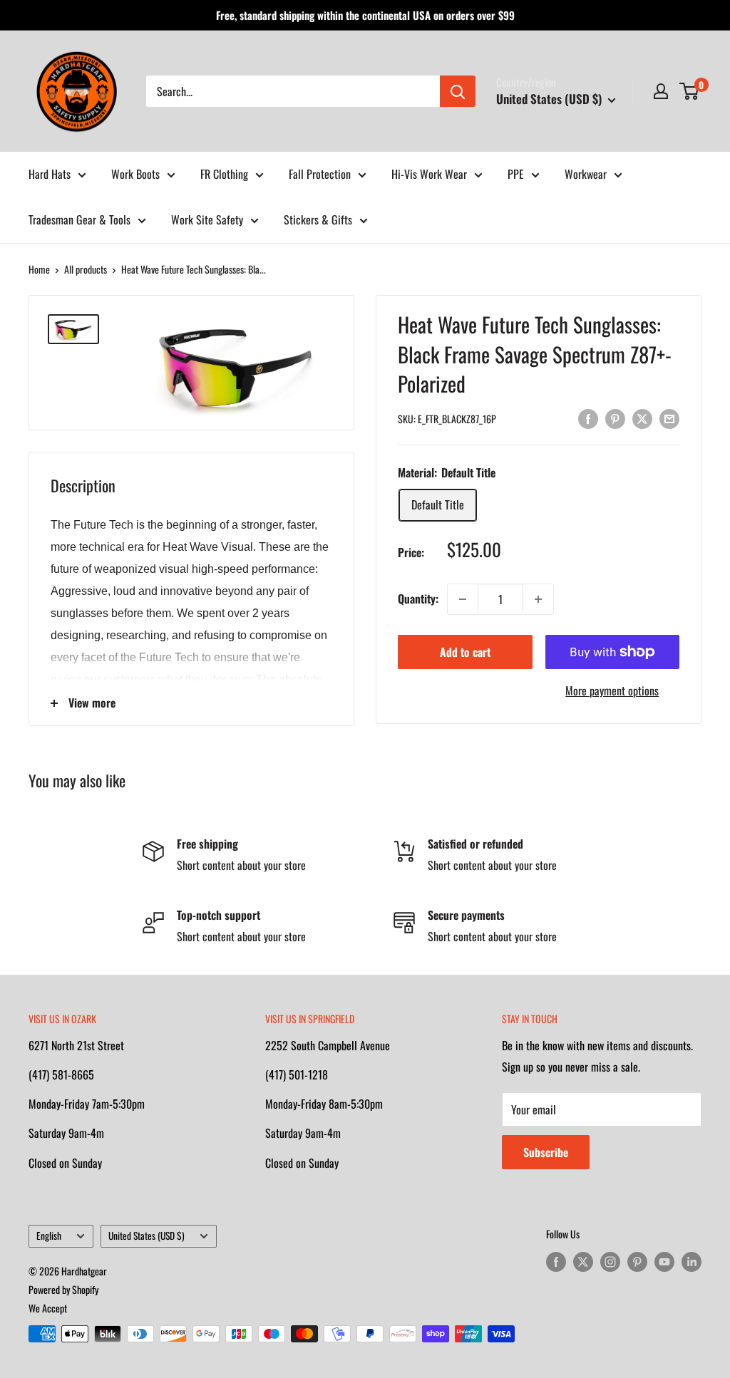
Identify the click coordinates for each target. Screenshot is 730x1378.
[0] (690, 91)
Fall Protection (320, 173)
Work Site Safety (207, 219)
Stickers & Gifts (318, 219)
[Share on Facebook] (588, 417)
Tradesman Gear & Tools (79, 219)
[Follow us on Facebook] (556, 1261)
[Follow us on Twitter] (583, 1261)
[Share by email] (669, 417)
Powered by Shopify (63, 1289)
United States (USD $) (146, 1235)
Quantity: (418, 598)
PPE (516, 173)
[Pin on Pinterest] (615, 417)
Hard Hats (50, 173)
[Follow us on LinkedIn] (691, 1261)
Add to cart (465, 651)
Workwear (586, 173)
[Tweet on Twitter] (642, 417)
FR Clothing (224, 173)
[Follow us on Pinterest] (637, 1261)
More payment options (612, 690)
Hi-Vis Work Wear (429, 173)
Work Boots (135, 173)
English (48, 1235)
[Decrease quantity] (463, 599)
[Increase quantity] (538, 599)
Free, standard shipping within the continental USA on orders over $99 (365, 15)
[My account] (661, 91)
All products (85, 268)
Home (39, 268)
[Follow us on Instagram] (610, 1261)
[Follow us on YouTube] (664, 1261)
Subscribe (545, 1152)
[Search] (457, 91)
